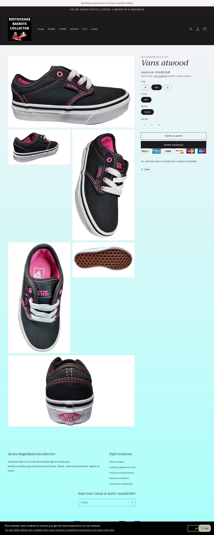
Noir (146, 99)
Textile (147, 112)
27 (168, 87)
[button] (190, 29)
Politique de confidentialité (121, 483)
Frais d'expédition (160, 76)
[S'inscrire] (131, 502)
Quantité (144, 119)
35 (145, 87)
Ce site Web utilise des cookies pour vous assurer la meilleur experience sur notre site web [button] (59, 530)
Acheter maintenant (173, 144)
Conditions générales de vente (122, 467)
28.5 (157, 87)
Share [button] (147, 169)
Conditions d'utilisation (119, 478)
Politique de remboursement (121, 472)
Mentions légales (116, 461)
